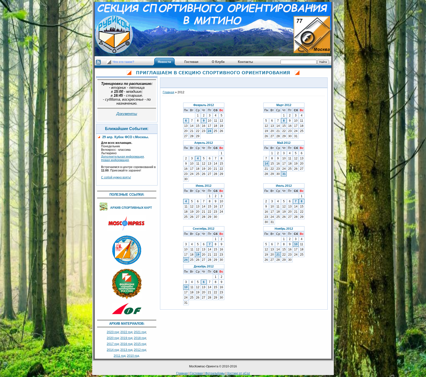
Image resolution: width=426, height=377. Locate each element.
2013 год (126, 350)
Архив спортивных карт (131, 207)
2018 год (140, 338)
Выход (314, 6)
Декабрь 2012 (204, 266)
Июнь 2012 (204, 186)
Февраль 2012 (203, 105)
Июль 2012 (284, 186)
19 (197, 254)
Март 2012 (283, 105)
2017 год (113, 344)
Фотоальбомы (215, 373)
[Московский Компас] (126, 231)
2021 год (140, 332)
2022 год (126, 332)
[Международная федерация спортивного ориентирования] (126, 314)
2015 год (140, 344)
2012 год (140, 350)
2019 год (126, 338)
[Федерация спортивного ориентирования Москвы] (126, 265)
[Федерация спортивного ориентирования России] (126, 299)
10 (296, 244)
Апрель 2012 (203, 143)
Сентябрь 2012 (203, 228)
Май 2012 (284, 143)
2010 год (133, 356)
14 (266, 163)
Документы (126, 114)
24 (209, 131)
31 (284, 174)
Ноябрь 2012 (284, 228)
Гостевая (196, 373)
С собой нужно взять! (116, 177)
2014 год (113, 350)
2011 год (119, 356)
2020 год (113, 338)
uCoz (246, 373)
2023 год (113, 332)
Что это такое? (123, 62)
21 (278, 254)
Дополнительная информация (122, 156)
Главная (168, 92)
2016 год (126, 344)
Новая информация (115, 160)
